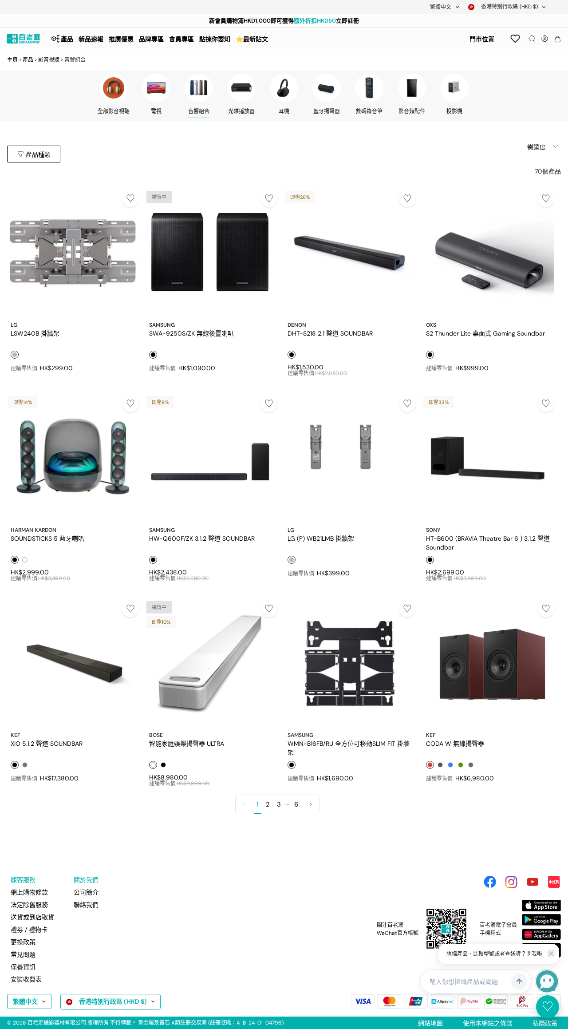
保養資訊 (23, 967)
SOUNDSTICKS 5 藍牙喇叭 (47, 538)
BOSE (156, 735)
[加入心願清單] (130, 199)
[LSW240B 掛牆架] (72, 253)
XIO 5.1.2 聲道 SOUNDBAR (47, 744)
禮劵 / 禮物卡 (29, 930)
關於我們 (86, 880)
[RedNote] (554, 882)
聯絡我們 (86, 905)
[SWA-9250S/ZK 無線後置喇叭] (211, 253)
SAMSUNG (162, 325)
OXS (431, 325)
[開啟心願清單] (515, 38)
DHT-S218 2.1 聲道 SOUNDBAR (330, 333)
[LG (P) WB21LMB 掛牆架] (349, 458)
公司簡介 (86, 892)
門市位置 (481, 39)
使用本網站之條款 (488, 1023)
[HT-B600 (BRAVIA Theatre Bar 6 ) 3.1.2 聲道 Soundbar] (488, 458)
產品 (28, 59)
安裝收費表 (26, 979)
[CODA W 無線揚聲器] (488, 663)
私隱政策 (544, 1023)
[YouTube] (532, 882)
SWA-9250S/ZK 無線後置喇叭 (191, 333)
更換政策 (23, 942)
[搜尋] (532, 38)
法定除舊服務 (29, 905)
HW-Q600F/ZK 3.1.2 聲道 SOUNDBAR (202, 538)
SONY (433, 530)
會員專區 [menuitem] (181, 39)
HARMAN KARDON (33, 530)
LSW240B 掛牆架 (35, 333)
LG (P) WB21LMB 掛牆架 (321, 538)
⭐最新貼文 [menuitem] (252, 39)
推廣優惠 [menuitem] (121, 39)
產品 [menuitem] (67, 39)
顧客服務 (23, 880)
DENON (297, 325)
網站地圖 (430, 1023)
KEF (15, 735)
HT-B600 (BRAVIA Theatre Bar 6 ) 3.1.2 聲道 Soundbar (488, 542)
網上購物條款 (29, 892)
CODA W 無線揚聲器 (455, 744)
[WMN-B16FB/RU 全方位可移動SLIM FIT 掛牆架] (349, 663)
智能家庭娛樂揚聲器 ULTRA (186, 744)
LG (14, 325)
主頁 (12, 59)
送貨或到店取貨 (32, 917)
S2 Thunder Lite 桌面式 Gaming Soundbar (485, 333)
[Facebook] (490, 882)
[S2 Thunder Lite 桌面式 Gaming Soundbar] (488, 253)
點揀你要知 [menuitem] (214, 39)
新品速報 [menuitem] (91, 39)
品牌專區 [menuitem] (151, 39)
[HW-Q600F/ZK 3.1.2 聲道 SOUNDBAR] (211, 458)
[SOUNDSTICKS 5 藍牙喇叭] (72, 458)
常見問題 (23, 954)
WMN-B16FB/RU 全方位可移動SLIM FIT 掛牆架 (349, 748)
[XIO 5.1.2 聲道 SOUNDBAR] (72, 663)
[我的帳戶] (544, 38)
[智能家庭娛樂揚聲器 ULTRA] (211, 663)
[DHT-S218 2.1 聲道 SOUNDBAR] (349, 253)
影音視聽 (48, 59)
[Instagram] (511, 882)
